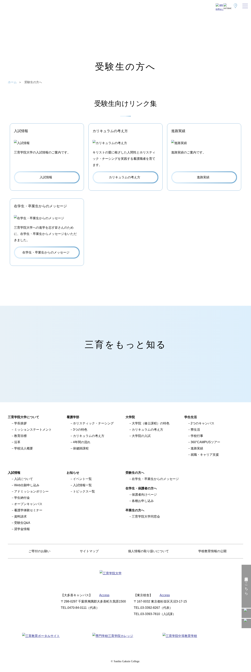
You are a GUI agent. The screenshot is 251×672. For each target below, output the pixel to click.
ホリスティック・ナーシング (93, 423)
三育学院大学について (23, 417)
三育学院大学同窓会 (146, 516)
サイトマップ (89, 551)
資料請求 (20, 516)
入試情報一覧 (82, 485)
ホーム (12, 82)
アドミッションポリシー (31, 491)
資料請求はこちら (246, 584)
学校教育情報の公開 (212, 551)
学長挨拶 (20, 423)
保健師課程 (81, 448)
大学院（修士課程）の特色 (150, 423)
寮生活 (195, 429)
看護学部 (73, 417)
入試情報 (14, 472)
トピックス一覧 (84, 491)
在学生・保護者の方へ (141, 488)
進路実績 (197, 448)
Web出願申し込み (26, 485)
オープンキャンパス (28, 504)
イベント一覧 (82, 479)
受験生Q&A (22, 522)
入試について (23, 479)
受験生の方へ (135, 472)
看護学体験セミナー (28, 510)
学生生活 (190, 417)
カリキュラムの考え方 (88, 435)
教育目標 (20, 435)
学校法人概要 (23, 448)
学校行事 (197, 435)
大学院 (130, 417)
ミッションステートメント (33, 429)
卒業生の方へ (135, 510)
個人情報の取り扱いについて (148, 551)
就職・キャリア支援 (205, 454)
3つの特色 (80, 429)
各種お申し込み (143, 500)
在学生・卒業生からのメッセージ (155, 479)
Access (104, 595)
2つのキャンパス (202, 423)
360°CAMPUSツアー (205, 442)
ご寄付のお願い (39, 551)
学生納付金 (22, 497)
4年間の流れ (81, 442)
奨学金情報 (22, 529)
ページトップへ (246, 667)
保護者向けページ (144, 494)
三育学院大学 (17, 6)
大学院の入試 (141, 435)
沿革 (17, 442)
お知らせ (73, 472)
